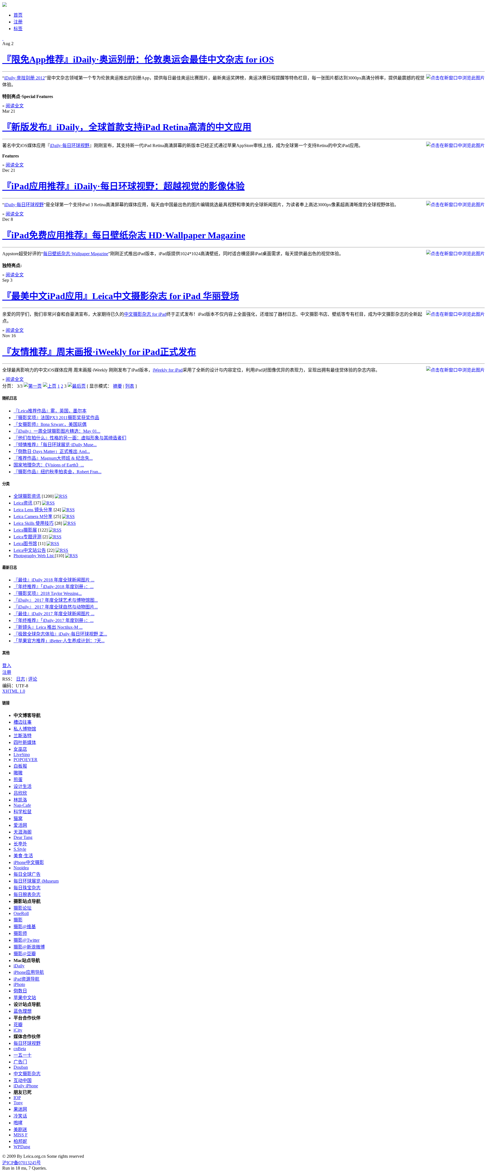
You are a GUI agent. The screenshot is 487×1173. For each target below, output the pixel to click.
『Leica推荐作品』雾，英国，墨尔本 (50, 410)
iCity (18, 1030)
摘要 (117, 386)
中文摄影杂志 (27, 1073)
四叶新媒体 (25, 742)
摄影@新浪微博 (29, 947)
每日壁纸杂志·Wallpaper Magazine (75, 253)
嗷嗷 (18, 772)
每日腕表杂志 (27, 894)
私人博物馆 (25, 729)
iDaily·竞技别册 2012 (24, 77)
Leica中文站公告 (30, 550)
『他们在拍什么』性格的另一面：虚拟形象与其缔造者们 (70, 438)
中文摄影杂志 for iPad (145, 314)
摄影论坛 (23, 908)
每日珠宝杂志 (27, 887)
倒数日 (20, 990)
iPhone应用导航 (29, 972)
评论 (32, 679)
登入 (6, 665)
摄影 (18, 919)
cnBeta (20, 1048)
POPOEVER (25, 759)
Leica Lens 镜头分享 (33, 509)
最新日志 (9, 567)
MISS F (21, 1134)
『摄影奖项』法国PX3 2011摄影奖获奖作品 (56, 417)
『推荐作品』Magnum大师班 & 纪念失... (53, 458)
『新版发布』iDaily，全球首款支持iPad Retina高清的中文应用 (126, 127)
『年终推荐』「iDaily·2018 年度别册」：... (54, 586)
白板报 (20, 766)
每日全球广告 (27, 874)
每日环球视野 (27, 1043)
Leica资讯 (23, 503)
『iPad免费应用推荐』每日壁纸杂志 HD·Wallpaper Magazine (123, 235)
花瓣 (18, 1024)
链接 (6, 703)
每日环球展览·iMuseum (36, 881)
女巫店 (20, 749)
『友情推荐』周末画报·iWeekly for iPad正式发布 (99, 352)
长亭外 (20, 843)
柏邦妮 (20, 1141)
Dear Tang (23, 837)
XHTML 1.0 (13, 691)
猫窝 (18, 818)
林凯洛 (20, 799)
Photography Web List (34, 555)
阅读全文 (15, 105)
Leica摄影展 (25, 530)
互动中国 (23, 1080)
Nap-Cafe (22, 805)
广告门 (20, 1061)
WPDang (22, 1146)
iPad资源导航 (26, 979)
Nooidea (21, 867)
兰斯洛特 (23, 735)
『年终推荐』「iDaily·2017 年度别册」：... (54, 620)
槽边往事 (23, 722)
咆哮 (18, 1122)
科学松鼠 (23, 811)
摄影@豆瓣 (25, 953)
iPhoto (19, 984)
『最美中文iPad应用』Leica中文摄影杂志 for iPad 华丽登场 (120, 296)
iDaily (19, 965)
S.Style (20, 849)
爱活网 (20, 825)
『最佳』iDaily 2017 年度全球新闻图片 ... (54, 613)
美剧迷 (20, 1129)
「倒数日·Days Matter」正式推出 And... (52, 451)
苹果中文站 (25, 997)
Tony (18, 1102)
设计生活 (23, 786)
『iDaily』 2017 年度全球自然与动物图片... (56, 607)
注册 (6, 672)
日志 (20, 679)
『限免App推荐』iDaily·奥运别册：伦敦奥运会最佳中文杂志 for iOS (138, 59)
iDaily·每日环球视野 (69, 145)
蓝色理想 (23, 1011)
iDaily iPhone (26, 1085)
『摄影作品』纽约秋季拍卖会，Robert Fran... (57, 471)
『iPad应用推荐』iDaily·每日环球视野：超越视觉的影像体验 (123, 186)
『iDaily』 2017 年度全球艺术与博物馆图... (56, 600)
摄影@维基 (25, 926)
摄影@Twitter (26, 940)
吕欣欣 (20, 793)
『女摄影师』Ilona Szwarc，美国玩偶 (50, 424)
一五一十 (23, 1055)
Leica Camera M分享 (33, 516)
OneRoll (21, 913)
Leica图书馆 (25, 543)
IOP (17, 1097)
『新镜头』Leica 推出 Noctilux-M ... (48, 627)
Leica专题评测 (27, 536)
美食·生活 (23, 855)
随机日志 (9, 398)
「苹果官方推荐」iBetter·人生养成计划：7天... (59, 640)
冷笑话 (20, 1116)
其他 (6, 653)
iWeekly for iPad (168, 370)
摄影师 (20, 933)
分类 (6, 484)
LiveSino (22, 754)
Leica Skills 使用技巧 (34, 523)
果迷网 (20, 1109)
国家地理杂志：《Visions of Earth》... (49, 465)
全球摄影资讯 (27, 496)
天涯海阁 (23, 832)
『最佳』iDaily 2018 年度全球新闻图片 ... (54, 579)
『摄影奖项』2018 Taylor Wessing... (48, 593)
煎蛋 (18, 779)
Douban (21, 1067)
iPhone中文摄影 (29, 862)
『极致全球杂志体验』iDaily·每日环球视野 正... (60, 634)
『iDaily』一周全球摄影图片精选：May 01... (57, 431)
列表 (129, 386)
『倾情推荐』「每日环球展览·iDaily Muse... (55, 444)
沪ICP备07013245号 (21, 1162)
